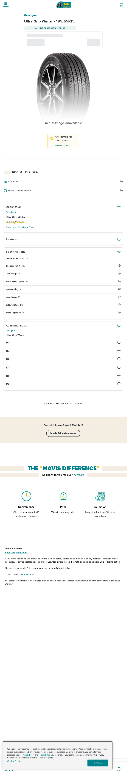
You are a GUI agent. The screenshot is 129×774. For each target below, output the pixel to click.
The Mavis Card (27, 574)
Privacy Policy (28, 755)
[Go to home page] (64, 5)
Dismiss (98, 763)
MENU (6, 7)
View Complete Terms (16, 552)
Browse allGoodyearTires (20, 227)
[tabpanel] (63, 286)
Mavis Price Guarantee (63, 433)
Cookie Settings (15, 761)
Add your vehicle (62, 145)
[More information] (121, 181)
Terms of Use (44, 755)
